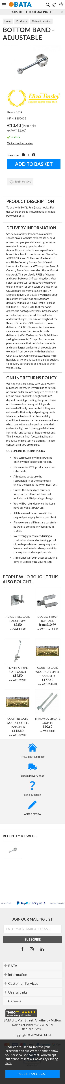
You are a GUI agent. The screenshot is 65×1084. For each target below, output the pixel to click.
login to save (23, 181)
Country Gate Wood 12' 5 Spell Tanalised (47, 671)
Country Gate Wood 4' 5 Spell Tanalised (17, 722)
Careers (14, 1001)
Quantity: (13, 155)
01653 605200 (32, 1029)
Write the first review (20, 143)
